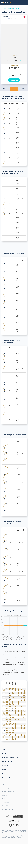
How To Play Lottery (7, 788)
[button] (25, 2)
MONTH (5, 88)
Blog (3, 773)
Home (5, 8)
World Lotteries (7, 761)
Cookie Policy (5, 806)
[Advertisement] (14, 39)
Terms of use (5, 802)
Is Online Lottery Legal (8, 791)
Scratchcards (6, 777)
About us (4, 795)
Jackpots (5, 765)
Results (10, 8)
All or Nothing (16, 8)
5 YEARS (23, 88)
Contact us (5, 798)
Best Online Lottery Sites (10, 757)
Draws (4, 769)
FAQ (3, 784)
